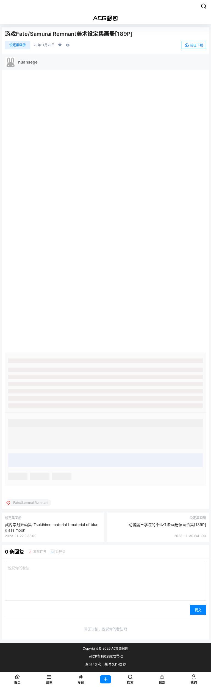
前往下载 (196, 45)
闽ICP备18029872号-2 (105, 656)
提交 (198, 610)
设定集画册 (17, 45)
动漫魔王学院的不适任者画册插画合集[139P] (167, 524)
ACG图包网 (119, 648)
